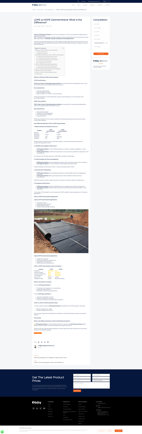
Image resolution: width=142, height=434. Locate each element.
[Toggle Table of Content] (62, 48)
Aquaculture (81, 413)
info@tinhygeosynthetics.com (95, 1)
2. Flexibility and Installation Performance (47, 58)
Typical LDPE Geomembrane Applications (47, 65)
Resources (100, 5)
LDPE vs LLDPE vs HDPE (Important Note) (46, 72)
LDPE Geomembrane (42, 51)
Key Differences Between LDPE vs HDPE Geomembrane (50, 55)
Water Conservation (82, 411)
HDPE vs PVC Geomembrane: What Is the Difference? (49, 362)
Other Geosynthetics (67, 419)
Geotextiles (65, 406)
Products (85, 5)
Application (92, 5)
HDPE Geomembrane (43, 53)
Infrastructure (81, 416)
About (78, 5)
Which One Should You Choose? (44, 70)
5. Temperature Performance (44, 62)
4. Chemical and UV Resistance (45, 61)
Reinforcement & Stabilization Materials (69, 412)
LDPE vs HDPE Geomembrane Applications (46, 64)
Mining (79, 404)
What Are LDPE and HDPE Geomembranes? (46, 50)
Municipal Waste (82, 406)
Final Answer (39, 74)
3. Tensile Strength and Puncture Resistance (48, 59)
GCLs (64, 414)
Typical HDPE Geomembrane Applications (47, 67)
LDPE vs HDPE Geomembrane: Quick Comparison (48, 69)
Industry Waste (81, 409)
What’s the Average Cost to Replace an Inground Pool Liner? (50, 357)
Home (73, 5)
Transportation (81, 418)
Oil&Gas (80, 423)
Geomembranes (66, 404)
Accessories (65, 417)
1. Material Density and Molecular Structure (47, 56)
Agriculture (80, 421)
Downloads (83, 1)
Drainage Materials (67, 409)
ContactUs (107, 5)
